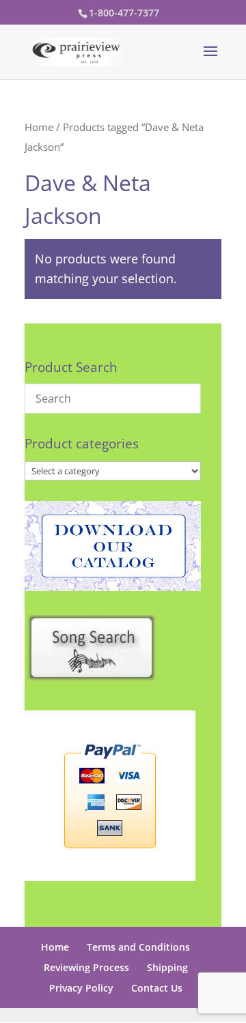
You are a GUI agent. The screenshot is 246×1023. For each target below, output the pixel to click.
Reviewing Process (86, 967)
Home (39, 127)
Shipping (167, 967)
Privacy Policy (81, 987)
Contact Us (156, 987)
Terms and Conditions (138, 946)
